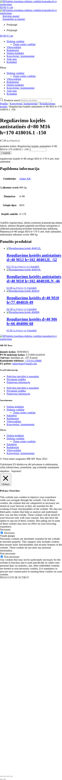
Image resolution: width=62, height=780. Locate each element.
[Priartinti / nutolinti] (1, 776)
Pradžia (4, 103)
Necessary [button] (5, 529)
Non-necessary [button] (8, 553)
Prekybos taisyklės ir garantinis (23, 376)
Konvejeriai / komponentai (20, 56)
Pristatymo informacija (18, 382)
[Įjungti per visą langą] (4, 776)
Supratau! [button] (16, 471)
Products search (12, 100)
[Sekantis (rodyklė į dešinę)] (4, 779)
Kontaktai (12, 62)
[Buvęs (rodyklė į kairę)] (1, 779)
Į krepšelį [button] (34, 266)
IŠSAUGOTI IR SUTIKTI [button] (14, 577)
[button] (31, 67)
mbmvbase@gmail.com (24, 363)
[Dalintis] (8, 776)
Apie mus (12, 59)
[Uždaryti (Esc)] (11, 776)
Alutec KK (25, 178)
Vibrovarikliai (14, 47)
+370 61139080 (33, 360)
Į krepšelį (5, 153)
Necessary (9, 532)
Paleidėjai (12, 415)
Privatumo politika (16, 379)
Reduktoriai (13, 50)
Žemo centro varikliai (24, 44)
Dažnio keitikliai (15, 53)
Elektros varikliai (15, 41)
